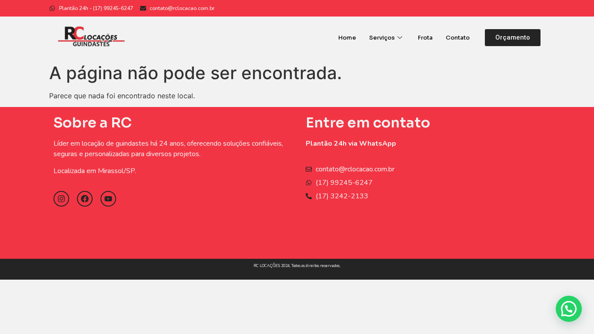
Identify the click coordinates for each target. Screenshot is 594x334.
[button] (513, 37)
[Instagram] (61, 199)
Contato (458, 37)
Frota (425, 37)
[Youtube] (108, 199)
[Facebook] (85, 199)
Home (347, 37)
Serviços (382, 37)
